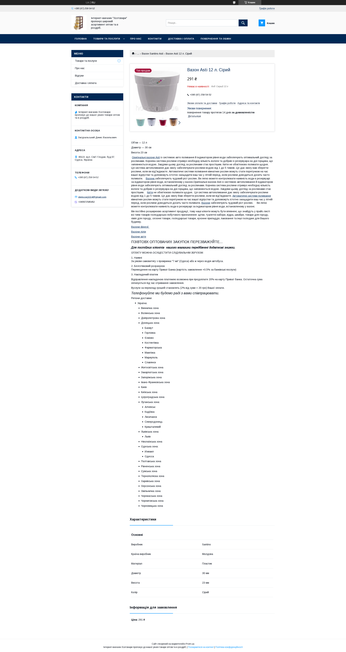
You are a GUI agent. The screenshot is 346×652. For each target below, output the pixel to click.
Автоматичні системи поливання (251, 195)
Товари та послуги (106, 38)
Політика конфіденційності (229, 647)
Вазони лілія (138, 231)
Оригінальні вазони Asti (146, 157)
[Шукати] (243, 22)
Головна (81, 38)
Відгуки (79, 75)
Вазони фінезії (140, 226)
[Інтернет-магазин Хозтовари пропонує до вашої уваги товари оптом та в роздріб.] (79, 29)
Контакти (154, 38)
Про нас (135, 38)
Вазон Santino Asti (152, 53)
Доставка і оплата (181, 38)
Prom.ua (190, 644)
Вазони (150, 178)
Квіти (150, 192)
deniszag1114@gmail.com (92, 196)
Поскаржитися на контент (201, 647)
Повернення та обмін (216, 38)
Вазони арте (138, 236)
